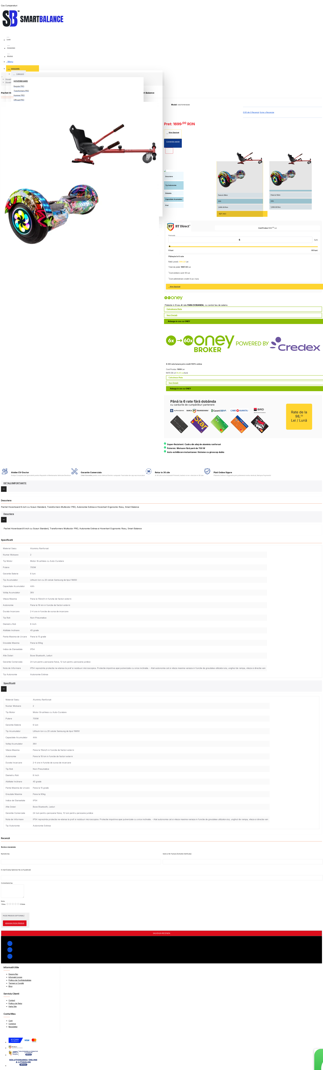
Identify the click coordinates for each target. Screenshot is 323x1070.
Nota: (3, 901)
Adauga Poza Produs (14, 923)
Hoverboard (21, 81)
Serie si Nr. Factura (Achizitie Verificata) (177, 854)
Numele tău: (5, 854)
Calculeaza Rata (174, 309)
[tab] (161, 486)
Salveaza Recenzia (161, 933)
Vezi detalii (172, 315)
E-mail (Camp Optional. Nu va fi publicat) (16, 870)
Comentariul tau (7, 883)
